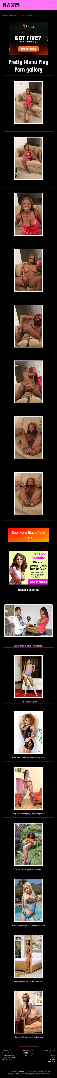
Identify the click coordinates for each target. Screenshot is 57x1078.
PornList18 (21, 1071)
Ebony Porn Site (14, 1074)
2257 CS (52, 1057)
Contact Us (51, 1062)
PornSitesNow (11, 1071)
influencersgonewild (29, 1074)
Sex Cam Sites (43, 1074)
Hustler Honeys (7, 1053)
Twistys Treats (7, 1059)
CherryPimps (6, 1051)
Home (4, 15)
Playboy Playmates (9, 1057)
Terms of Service (49, 1053)
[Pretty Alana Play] (28, 102)
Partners (52, 1059)
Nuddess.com (45, 1071)
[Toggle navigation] (51, 5)
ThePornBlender (33, 1071)
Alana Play (13, 15)
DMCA (53, 1055)
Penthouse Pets (8, 1055)
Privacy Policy (50, 1051)
